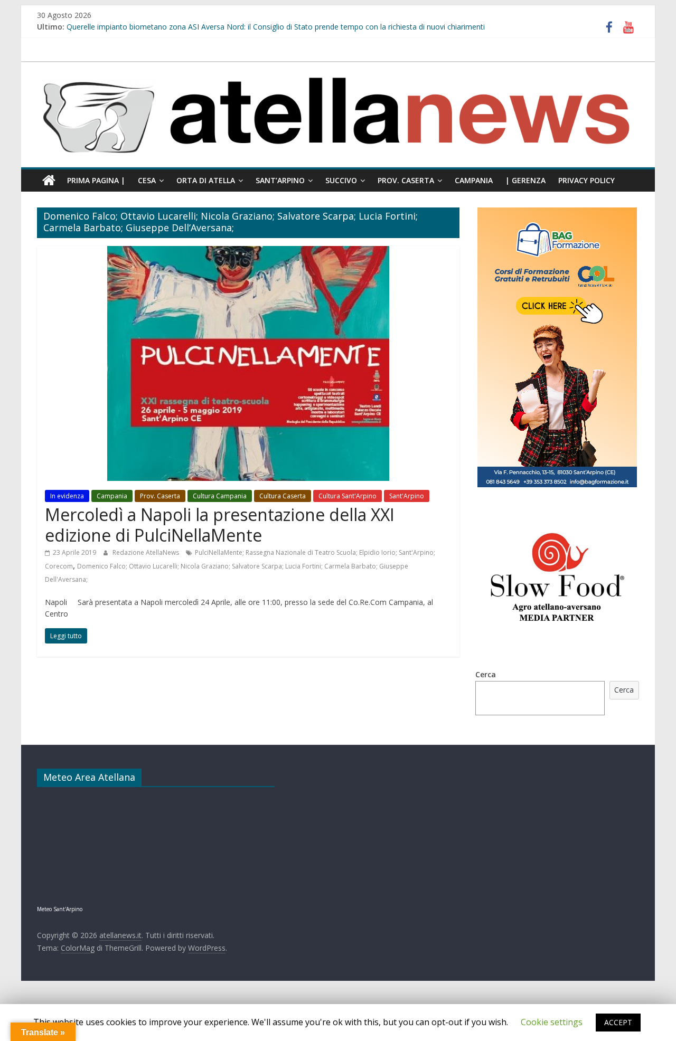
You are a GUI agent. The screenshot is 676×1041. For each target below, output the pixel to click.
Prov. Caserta (406, 180)
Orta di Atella (205, 180)
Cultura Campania (220, 495)
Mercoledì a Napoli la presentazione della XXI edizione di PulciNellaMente (220, 524)
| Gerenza (525, 180)
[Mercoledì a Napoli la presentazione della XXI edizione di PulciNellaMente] (248, 252)
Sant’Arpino (280, 180)
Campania (474, 180)
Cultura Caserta (282, 495)
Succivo (341, 180)
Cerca (485, 674)
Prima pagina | (96, 180)
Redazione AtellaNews (146, 552)
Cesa (147, 180)
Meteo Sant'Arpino (59, 909)
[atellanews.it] (338, 67)
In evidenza (67, 495)
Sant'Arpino (406, 495)
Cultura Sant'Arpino (347, 495)
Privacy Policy (586, 180)
